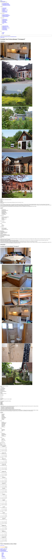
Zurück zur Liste (2, 37)
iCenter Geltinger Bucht (5, 25)
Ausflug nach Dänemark (5, 16)
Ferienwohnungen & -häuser (6, 36)
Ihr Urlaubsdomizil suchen (5, 3)
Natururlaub (3, 10)
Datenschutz (3, 556)
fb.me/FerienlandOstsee (3, 550)
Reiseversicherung (4, 28)
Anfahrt (3, 553)
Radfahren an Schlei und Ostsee (6, 15)
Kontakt (3, 552)
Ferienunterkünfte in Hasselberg (6, 4)
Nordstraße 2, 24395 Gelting (3, 548)
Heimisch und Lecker (4, 20)
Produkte (3, 32)
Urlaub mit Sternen (4, 29)
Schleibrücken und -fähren (5, 26)
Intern (2, 555)
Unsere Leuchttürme (4, 22)
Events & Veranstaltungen (5, 14)
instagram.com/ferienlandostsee (4, 551)
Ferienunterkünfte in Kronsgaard (6, 5)
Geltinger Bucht (4, 21)
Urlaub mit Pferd (4, 8)
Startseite (1, 36)
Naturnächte (3, 9)
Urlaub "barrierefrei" (4, 11)
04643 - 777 (1, 549)
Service (3, 23)
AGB (3, 33)
